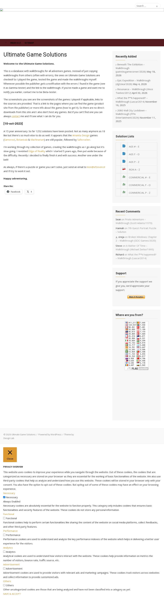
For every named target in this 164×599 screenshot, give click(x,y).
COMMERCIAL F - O (140, 185)
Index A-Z (15, 42)
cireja (121, 236)
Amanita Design (81, 135)
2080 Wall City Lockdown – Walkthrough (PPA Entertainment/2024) (131, 114)
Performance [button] (10, 530)
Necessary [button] (9, 493)
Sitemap (29, 42)
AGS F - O (134, 154)
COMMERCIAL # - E (139, 177)
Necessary (12, 497)
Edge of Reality (36, 151)
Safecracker (83, 139)
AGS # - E (134, 146)
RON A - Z (134, 169)
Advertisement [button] (11, 564)
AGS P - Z (134, 161)
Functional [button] (8, 514)
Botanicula (22, 139)
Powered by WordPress (50, 434)
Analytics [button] (8, 547)
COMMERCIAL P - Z (139, 192)
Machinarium (37, 139)
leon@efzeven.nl (96, 167)
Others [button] (7, 581)
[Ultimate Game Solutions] (82, 23)
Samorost (9, 139)
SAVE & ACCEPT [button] (12, 593)
